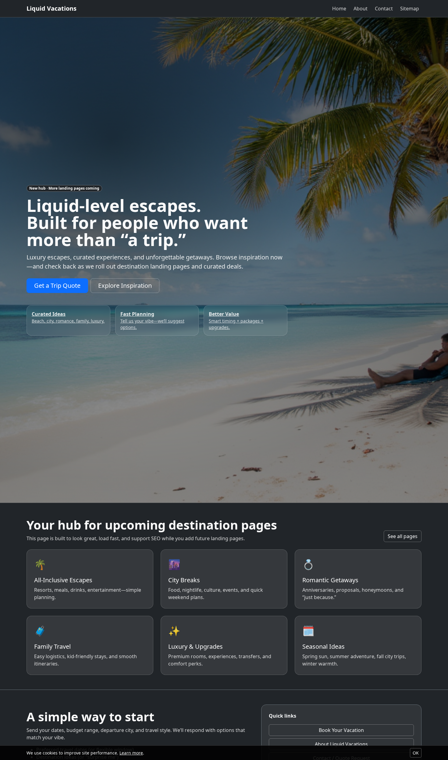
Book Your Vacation (341, 730)
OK (416, 753)
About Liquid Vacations (341, 744)
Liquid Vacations (51, 8)
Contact (384, 8)
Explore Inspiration (125, 285)
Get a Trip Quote (57, 285)
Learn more (131, 753)
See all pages (403, 536)
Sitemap (409, 8)
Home (339, 8)
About (361, 8)
